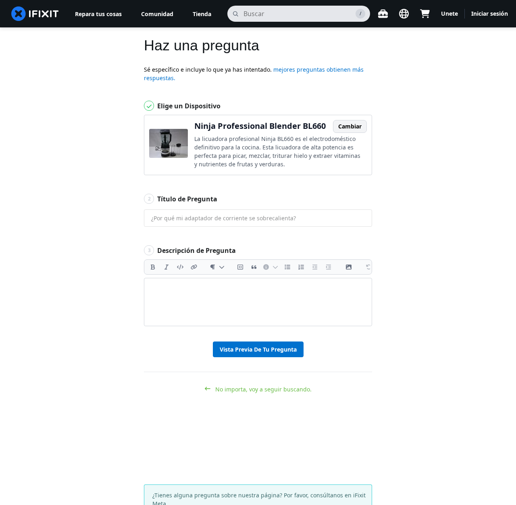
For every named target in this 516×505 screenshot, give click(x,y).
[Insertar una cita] (254, 267)
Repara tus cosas (98, 14)
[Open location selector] (404, 14)
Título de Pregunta (183, 199)
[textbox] (258, 302)
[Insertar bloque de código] (240, 267)
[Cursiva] (166, 267)
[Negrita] (152, 267)
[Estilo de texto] (217, 267)
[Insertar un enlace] (193, 267)
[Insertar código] (180, 267)
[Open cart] (425, 14)
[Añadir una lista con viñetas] (287, 267)
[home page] (35, 13)
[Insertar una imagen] (348, 267)
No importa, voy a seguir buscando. (263, 389)
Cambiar (350, 126)
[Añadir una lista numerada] (301, 267)
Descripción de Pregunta (192, 250)
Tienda (202, 14)
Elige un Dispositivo (188, 105)
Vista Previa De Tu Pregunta (258, 349)
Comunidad (157, 14)
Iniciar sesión (489, 13)
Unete (449, 13)
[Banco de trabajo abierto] (383, 14)
